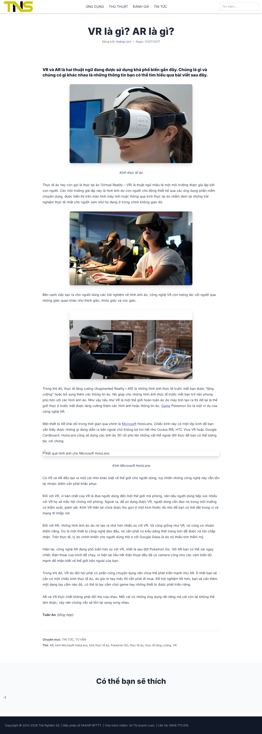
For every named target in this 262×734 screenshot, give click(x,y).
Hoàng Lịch (123, 41)
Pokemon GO (119, 645)
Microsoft (129, 424)
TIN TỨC (160, 7)
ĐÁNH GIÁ (141, 7)
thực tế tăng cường (158, 645)
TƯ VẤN (80, 639)
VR (175, 645)
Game (165, 406)
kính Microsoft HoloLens (71, 645)
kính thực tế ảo (99, 645)
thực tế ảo (136, 645)
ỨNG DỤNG (95, 7)
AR (52, 645)
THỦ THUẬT (118, 7)
